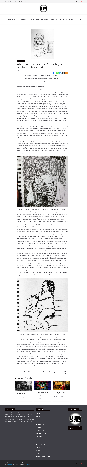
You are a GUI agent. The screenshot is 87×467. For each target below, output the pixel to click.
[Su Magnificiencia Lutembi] (61, 382)
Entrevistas (31, 19)
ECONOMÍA (55, 16)
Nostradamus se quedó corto (22, 394)
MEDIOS (31, 22)
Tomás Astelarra (28, 70)
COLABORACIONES (28, 16)
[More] (66, 73)
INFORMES (14, 16)
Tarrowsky (38, 16)
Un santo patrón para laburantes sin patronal (28, 372)
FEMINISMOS (23, 19)
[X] (63, 73)
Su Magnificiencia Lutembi (59, 393)
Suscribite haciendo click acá (43, 22)
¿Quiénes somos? (64, 16)
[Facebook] (54, 73)
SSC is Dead (23, 1)
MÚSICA (71, 19)
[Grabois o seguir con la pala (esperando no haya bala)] (42, 382)
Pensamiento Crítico (55, 19)
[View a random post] (80, 19)
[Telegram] (60, 73)
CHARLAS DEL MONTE (13, 19)
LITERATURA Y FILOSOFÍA (42, 19)
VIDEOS (20, 16)
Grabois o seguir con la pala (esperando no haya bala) (42, 394)
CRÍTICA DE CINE (47, 16)
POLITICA (65, 19)
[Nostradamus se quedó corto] (23, 382)
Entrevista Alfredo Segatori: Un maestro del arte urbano (55, 373)
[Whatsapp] (57, 73)
